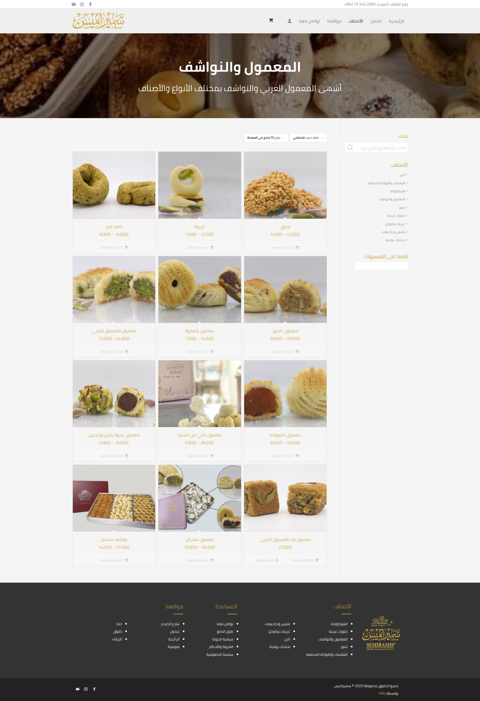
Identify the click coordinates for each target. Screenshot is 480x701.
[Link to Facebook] (90, 4)
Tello (382, 693)
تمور (402, 207)
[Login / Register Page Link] (289, 21)
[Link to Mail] (73, 4)
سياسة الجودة (222, 639)
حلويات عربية (396, 215)
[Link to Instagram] (82, 4)
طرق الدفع (225, 631)
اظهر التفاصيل (264, 560)
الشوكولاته (397, 191)
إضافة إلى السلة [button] (303, 560)
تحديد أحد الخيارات (283, 247)
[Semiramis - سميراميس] (98, 21)
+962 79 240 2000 (360, 4)
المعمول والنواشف (392, 199)
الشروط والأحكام (221, 646)
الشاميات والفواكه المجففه (386, 183)
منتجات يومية (395, 240)
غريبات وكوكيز (395, 224)
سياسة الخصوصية (219, 654)
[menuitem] (396, 21)
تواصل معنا (225, 623)
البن (402, 174)
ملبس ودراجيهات (393, 232)
